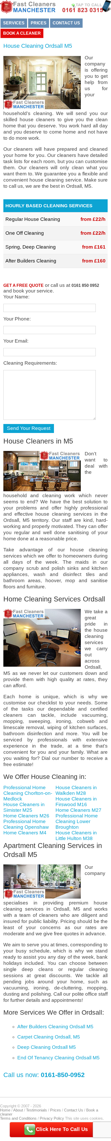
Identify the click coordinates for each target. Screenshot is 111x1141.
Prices (38, 23)
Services (14, 23)
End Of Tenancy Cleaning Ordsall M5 (58, 1057)
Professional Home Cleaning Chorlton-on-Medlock (27, 793)
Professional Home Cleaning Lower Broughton (77, 821)
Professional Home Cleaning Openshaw (26, 824)
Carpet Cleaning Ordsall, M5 (48, 1037)
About (18, 1110)
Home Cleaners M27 (78, 810)
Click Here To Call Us (62, 1129)
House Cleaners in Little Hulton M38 (76, 835)
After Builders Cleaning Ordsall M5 (55, 1026)
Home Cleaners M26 (26, 815)
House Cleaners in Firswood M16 (76, 801)
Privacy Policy (52, 1118)
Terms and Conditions (18, 1118)
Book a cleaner (22, 33)
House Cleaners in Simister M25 (24, 807)
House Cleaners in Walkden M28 (76, 790)
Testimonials (36, 1110)
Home (5, 1110)
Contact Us (66, 23)
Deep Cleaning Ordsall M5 (46, 1047)
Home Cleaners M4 (24, 832)
